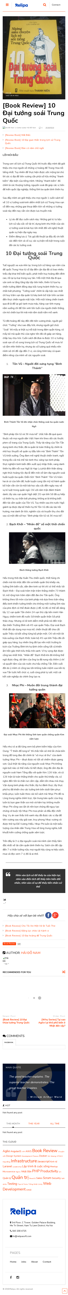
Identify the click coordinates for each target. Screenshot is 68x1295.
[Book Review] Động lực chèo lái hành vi (27, 930)
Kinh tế (53, 1161)
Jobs (23, 1261)
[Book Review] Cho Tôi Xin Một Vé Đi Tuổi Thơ (30, 925)
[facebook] (11, 1277)
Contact (47, 1261)
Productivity (49, 1171)
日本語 (28, 1190)
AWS (28, 1151)
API (23, 1151)
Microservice (9, 1171)
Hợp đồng (6, 1162)
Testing (12, 1184)
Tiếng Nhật (32, 1184)
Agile (6, 1151)
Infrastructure (24, 1161)
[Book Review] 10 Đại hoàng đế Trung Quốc (28, 935)
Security (56, 1178)
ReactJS (32, 1178)
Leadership (17, 1167)
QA (60, 1172)
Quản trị (20, 1177)
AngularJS (15, 1151)
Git (49, 1156)
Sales (39, 1178)
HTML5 (59, 1156)
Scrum (47, 1178)
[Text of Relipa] (20, 8)
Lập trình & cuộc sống (35, 1166)
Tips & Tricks (23, 1184)
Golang (53, 1156)
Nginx (18, 1172)
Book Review (44, 1151)
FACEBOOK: (9, 1042)
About (34, 1261)
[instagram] (17, 1277)
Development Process (30, 1156)
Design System (13, 1155)
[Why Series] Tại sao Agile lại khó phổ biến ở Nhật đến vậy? (51, 1022)
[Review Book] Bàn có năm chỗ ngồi (24, 148)
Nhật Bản (26, 1171)
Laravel (7, 1166)
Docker (43, 1156)
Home (13, 1261)
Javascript (43, 1161)
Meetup (54, 1166)
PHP (36, 1171)
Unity (40, 1184)
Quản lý (7, 1178)
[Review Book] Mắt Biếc (18, 135)
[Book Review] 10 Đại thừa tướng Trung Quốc (16, 1021)
